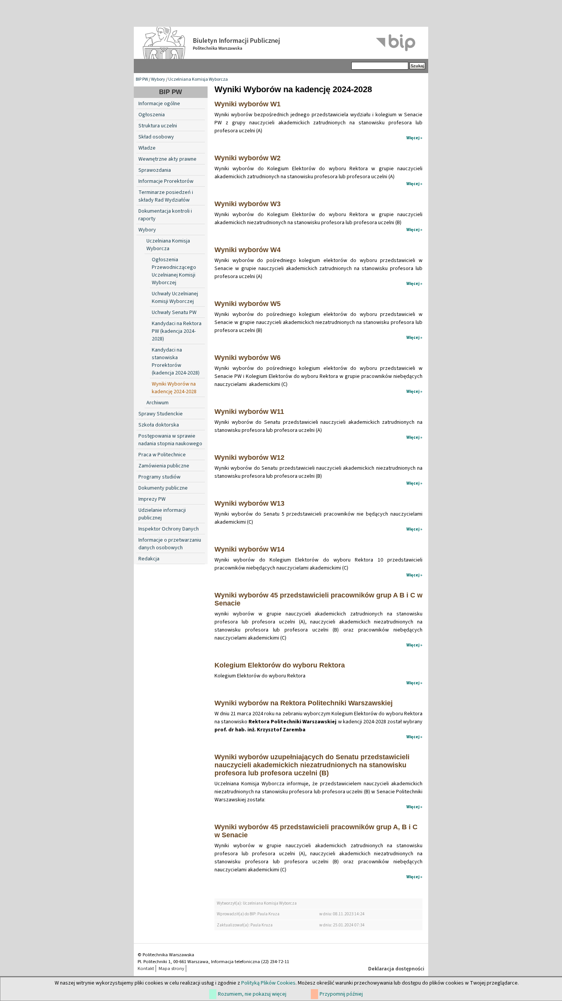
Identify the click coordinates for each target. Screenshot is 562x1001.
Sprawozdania (154, 170)
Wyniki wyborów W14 (249, 549)
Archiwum (157, 403)
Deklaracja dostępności (396, 969)
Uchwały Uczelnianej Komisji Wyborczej (175, 297)
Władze (147, 148)
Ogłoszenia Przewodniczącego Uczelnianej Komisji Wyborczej (174, 271)
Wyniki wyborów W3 (247, 204)
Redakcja (148, 559)
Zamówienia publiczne (163, 466)
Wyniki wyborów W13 (249, 503)
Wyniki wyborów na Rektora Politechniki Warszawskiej (303, 703)
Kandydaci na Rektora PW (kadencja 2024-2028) (176, 331)
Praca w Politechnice (162, 455)
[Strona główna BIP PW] (281, 43)
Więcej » (414, 138)
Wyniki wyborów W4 (247, 250)
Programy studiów (159, 477)
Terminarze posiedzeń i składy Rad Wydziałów (165, 196)
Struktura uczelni (157, 126)
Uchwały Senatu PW (174, 312)
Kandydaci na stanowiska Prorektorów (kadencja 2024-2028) (176, 361)
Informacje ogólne (159, 103)
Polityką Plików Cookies (268, 983)
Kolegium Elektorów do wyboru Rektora (279, 665)
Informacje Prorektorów (165, 181)
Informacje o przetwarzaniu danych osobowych (169, 544)
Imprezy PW (152, 499)
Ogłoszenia (151, 115)
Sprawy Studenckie (160, 414)
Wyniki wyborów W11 (249, 411)
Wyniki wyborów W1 (247, 104)
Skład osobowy (156, 137)
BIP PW (142, 79)
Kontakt (146, 968)
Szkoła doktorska (158, 425)
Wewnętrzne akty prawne (167, 159)
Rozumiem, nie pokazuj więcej (252, 994)
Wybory (158, 79)
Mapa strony (171, 968)
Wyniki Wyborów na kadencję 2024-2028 (174, 388)
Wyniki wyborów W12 (249, 457)
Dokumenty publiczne (163, 488)
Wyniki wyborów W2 (247, 158)
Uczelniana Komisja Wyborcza (198, 79)
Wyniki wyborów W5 (247, 304)
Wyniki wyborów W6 (247, 357)
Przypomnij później (341, 994)
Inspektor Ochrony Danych (168, 529)
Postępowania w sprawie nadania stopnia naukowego (170, 440)
